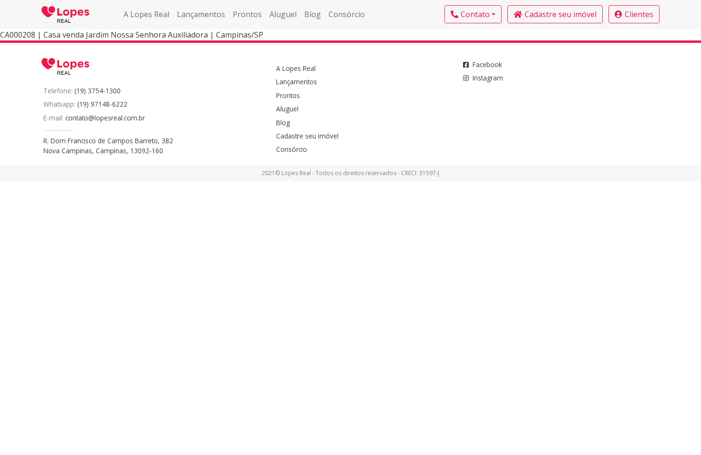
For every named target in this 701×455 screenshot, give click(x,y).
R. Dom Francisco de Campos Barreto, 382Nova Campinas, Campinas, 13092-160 (108, 145)
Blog (312, 14)
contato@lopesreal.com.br (105, 117)
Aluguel (283, 14)
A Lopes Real (146, 14)
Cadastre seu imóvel (561, 14)
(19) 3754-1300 (97, 90)
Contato (475, 14)
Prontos (247, 14)
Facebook (487, 64)
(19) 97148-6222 (102, 104)
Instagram (488, 77)
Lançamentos (201, 14)
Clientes (639, 14)
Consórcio (347, 14)
